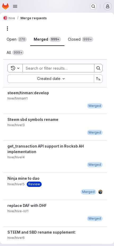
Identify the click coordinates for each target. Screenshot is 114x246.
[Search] (98, 68)
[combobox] (50, 78)
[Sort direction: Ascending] (98, 78)
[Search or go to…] (93, 6)
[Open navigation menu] (15, 6)
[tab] (16, 39)
